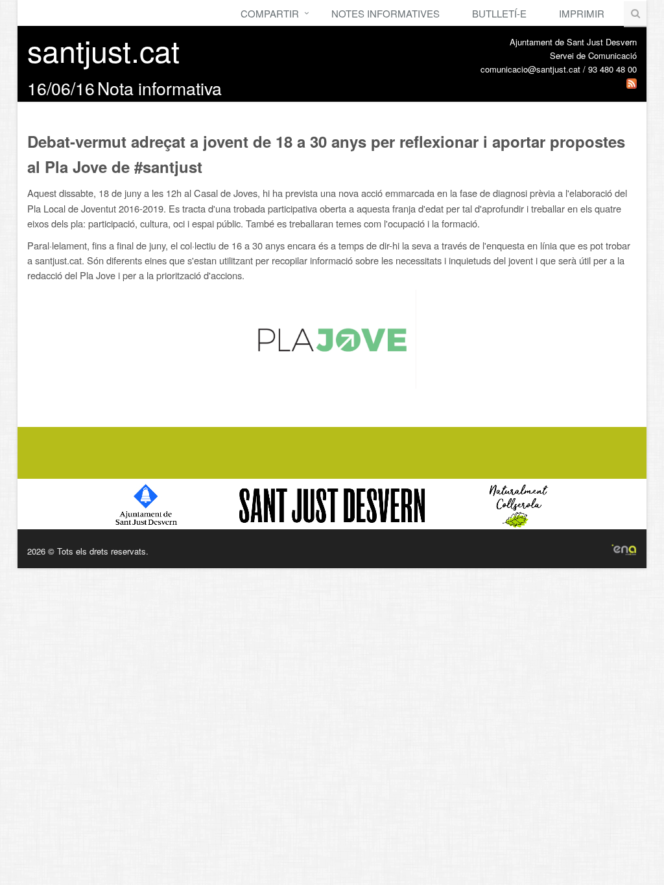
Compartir (270, 13)
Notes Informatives (385, 13)
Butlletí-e (499, 13)
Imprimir (581, 13)
